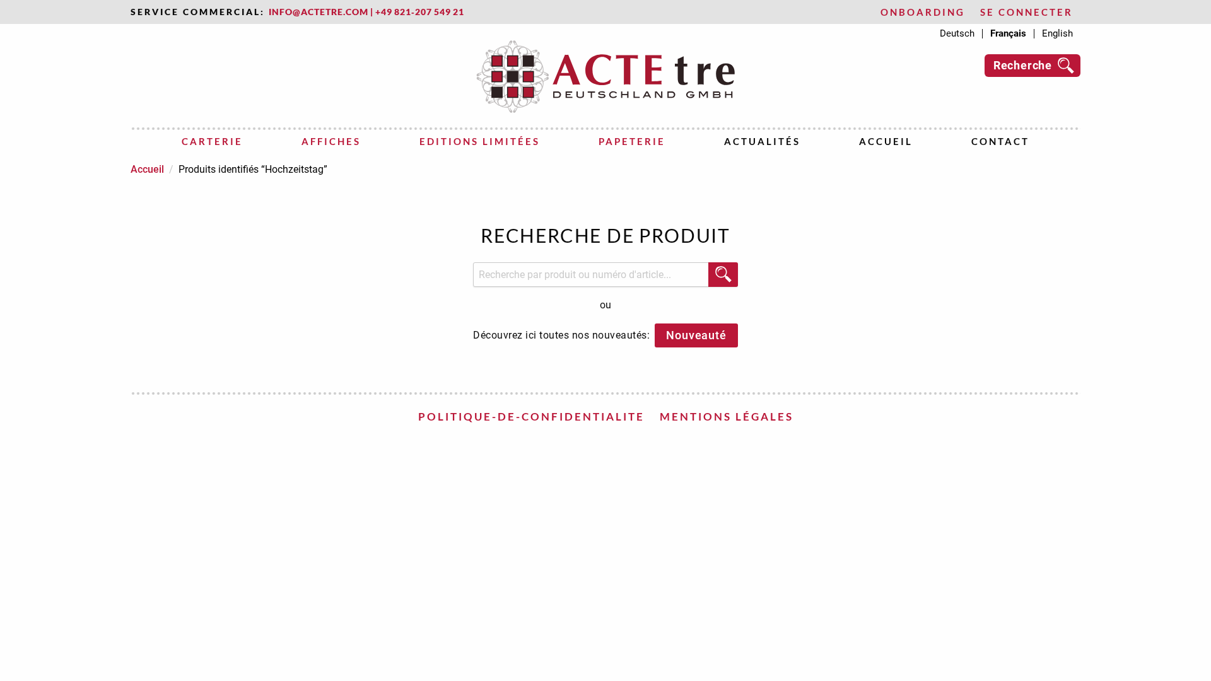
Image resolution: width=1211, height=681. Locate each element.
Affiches (331, 141)
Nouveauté (696, 335)
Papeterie (632, 141)
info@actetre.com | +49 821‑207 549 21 (366, 12)
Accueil (886, 141)
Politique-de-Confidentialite (531, 416)
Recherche (1022, 65)
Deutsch (957, 33)
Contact (1000, 141)
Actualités (762, 141)
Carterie (212, 141)
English (1057, 33)
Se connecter (1026, 12)
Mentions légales (726, 416)
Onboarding (922, 12)
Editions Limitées (479, 141)
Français (1008, 33)
